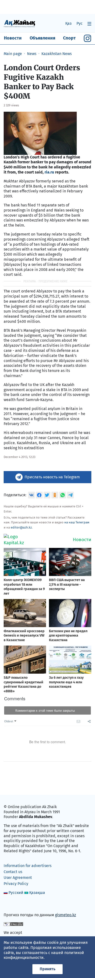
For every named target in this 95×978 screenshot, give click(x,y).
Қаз (68, 23)
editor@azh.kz (21, 527)
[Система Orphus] (13, 924)
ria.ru (49, 172)
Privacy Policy (16, 883)
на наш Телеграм (76, 522)
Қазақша (37, 892)
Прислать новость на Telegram (52, 477)
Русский (16, 892)
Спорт (69, 38)
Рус (79, 23)
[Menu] (89, 23)
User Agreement (18, 877)
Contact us (13, 871)
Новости (13, 38)
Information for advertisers (27, 865)
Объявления (42, 38)
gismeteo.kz (65, 915)
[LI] (14, 904)
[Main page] (19, 23)
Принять (47, 969)
